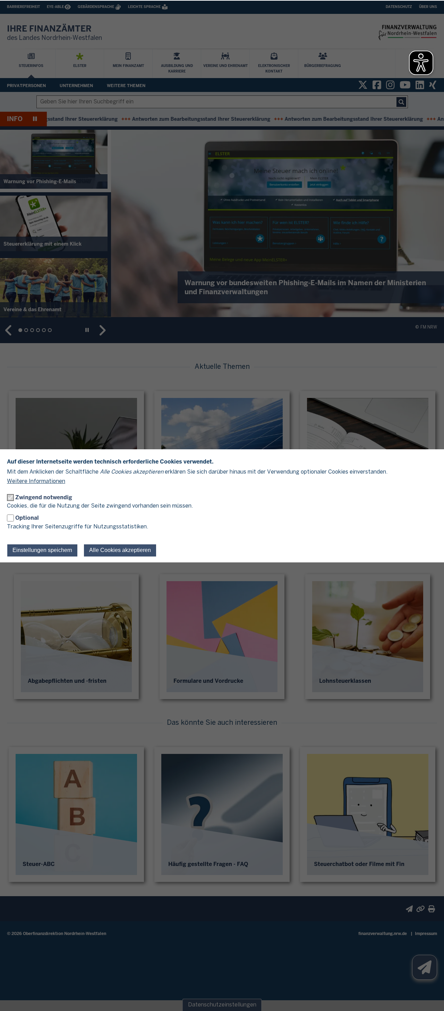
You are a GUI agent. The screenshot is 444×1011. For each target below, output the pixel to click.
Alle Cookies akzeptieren (120, 550)
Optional (27, 517)
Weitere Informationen (36, 481)
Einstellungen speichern (42, 550)
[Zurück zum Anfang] (430, 997)
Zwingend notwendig (43, 497)
